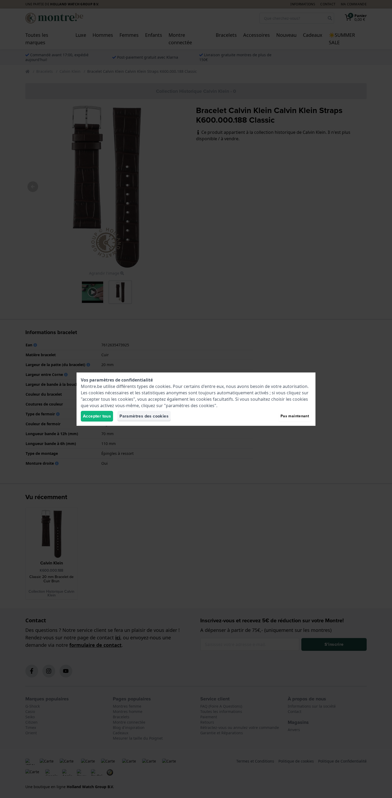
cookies (163, 386)
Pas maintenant (295, 416)
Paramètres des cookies (144, 416)
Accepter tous (97, 416)
